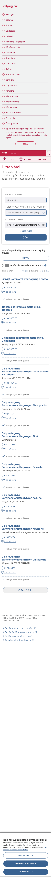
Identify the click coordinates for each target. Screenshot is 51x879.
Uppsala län (11, 85)
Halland (9, 36)
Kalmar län (10, 52)
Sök (26, 237)
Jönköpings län (13, 47)
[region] (25, 854)
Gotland (9, 25)
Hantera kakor (25, 855)
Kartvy (25, 258)
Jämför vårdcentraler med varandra (26, 265)
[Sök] (48, 153)
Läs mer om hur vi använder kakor (25, 848)
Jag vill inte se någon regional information (25, 128)
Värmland (10, 91)
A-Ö (41, 271)
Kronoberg (10, 58)
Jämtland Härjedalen (15, 41)
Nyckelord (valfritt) (16, 219)
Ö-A (47, 271)
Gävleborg (10, 31)
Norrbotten (11, 63)
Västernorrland (12, 101)
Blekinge (9, 14)
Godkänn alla (26, 871)
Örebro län (10, 118)
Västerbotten (12, 96)
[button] (25, 590)
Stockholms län (13, 74)
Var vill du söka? (14, 194)
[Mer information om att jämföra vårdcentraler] (45, 265)
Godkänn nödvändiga (25, 863)
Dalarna (9, 20)
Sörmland (10, 80)
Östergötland (12, 123)
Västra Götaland (13, 112)
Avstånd (25, 271)
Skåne (8, 69)
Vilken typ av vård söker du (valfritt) (25, 207)
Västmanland (12, 107)
